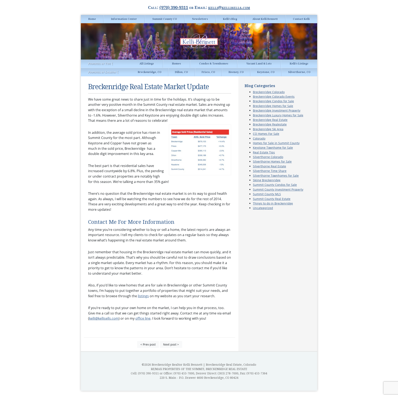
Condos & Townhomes (213, 63)
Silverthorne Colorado (268, 157)
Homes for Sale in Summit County (276, 143)
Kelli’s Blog (230, 19)
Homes (176, 63)
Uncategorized (263, 208)
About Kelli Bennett (265, 19)
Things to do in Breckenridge (273, 203)
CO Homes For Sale (266, 134)
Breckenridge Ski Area (268, 129)
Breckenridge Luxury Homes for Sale (278, 115)
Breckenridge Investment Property (276, 110)
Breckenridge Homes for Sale (273, 106)
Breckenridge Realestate (270, 124)
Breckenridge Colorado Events (274, 97)
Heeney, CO (236, 72)
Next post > (171, 344)
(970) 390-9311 (173, 7)
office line (142, 318)
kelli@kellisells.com (229, 7)
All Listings (147, 63)
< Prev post (148, 344)
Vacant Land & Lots (259, 63)
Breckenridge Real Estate (270, 120)
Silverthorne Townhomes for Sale (276, 176)
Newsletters (200, 19)
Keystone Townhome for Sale (273, 148)
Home (92, 19)
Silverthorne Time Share (269, 171)
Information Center (124, 19)
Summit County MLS (267, 194)
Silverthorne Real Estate (269, 166)
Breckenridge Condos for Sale (273, 101)
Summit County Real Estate (271, 199)
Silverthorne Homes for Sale (272, 161)
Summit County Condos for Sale (275, 185)
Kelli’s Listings (299, 63)
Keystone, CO (266, 72)
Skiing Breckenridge (266, 180)
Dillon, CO (181, 72)
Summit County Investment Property (278, 189)
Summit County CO (164, 19)
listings (143, 296)
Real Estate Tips (264, 152)
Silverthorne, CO (299, 72)
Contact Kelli (301, 19)
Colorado (259, 138)
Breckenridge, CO (149, 72)
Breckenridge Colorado (269, 92)
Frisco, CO (208, 72)
